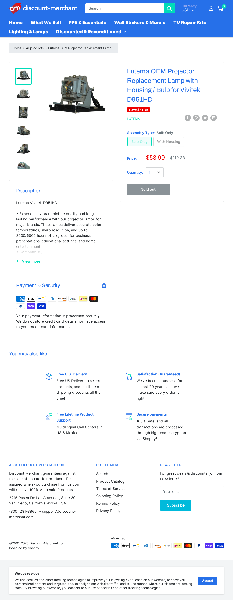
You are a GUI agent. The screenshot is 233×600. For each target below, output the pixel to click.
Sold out (148, 189)
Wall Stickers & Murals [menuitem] (139, 22)
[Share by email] (213, 118)
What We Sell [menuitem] (45, 22)
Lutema (133, 119)
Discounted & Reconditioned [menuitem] (88, 31)
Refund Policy (108, 503)
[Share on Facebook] (188, 118)
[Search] (169, 8)
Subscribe (176, 505)
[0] (220, 8)
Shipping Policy (109, 496)
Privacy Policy (108, 510)
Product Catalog (110, 481)
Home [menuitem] (16, 22)
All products (35, 48)
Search (102, 473)
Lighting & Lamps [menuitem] (28, 31)
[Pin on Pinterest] (196, 118)
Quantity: (135, 172)
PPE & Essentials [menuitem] (87, 22)
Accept (207, 580)
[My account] (211, 8)
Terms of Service (110, 488)
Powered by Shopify (24, 548)
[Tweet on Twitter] (205, 118)
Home (17, 48)
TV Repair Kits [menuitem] (189, 22)
